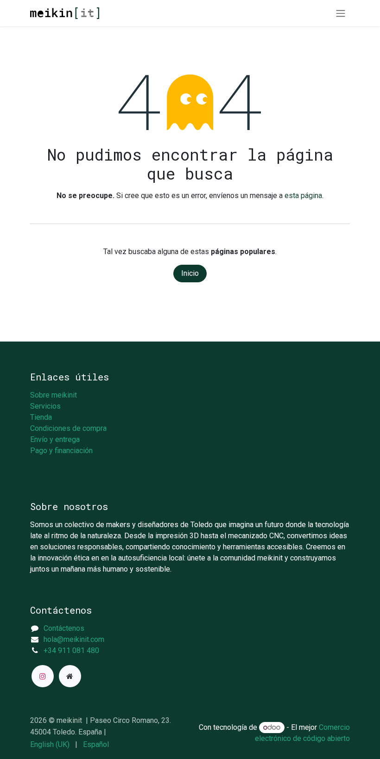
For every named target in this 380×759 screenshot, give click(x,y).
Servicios (45, 406)
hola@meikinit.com (74, 639)
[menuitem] (50, 745)
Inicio (190, 273)
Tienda (41, 417)
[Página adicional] (70, 676)
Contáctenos (64, 628)
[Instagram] (43, 676)
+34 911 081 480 (71, 650)
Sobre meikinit (53, 395)
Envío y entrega (55, 439)
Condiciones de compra (68, 428)
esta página (303, 195)
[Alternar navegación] (340, 13)
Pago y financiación (61, 450)
